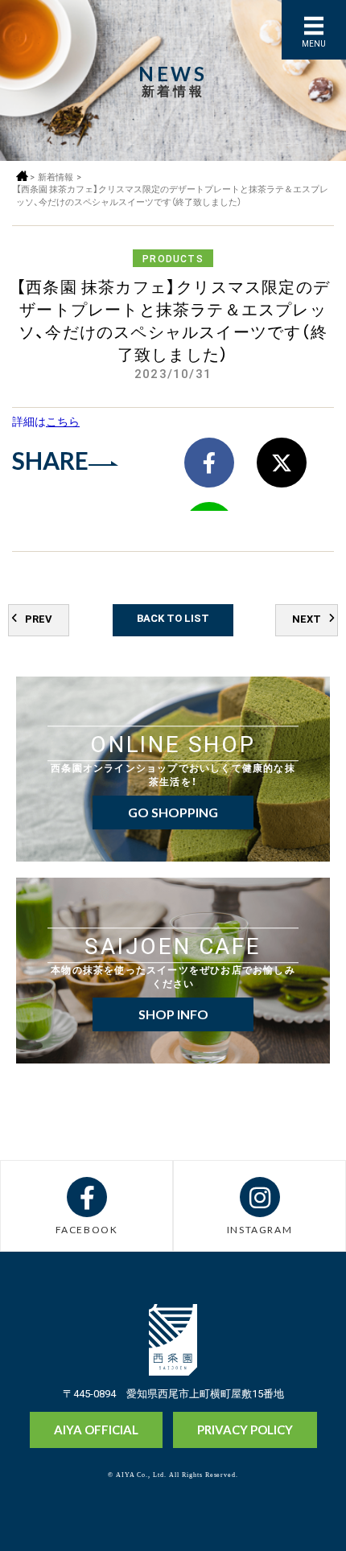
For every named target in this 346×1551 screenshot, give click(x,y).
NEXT (306, 618)
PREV (38, 618)
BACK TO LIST (173, 617)
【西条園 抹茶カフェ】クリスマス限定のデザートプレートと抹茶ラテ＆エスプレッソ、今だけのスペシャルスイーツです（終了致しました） (172, 195)
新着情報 (55, 177)
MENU (314, 43)
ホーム (22, 176)
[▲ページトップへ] (303, 1511)
